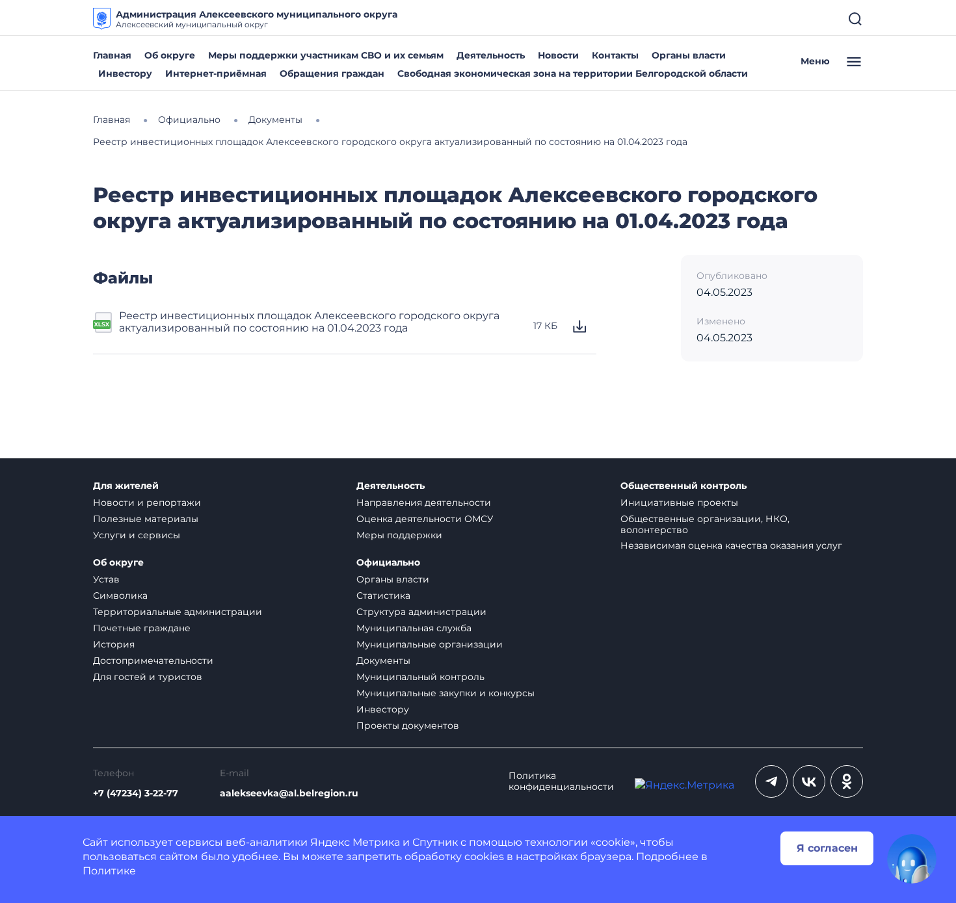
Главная (112, 55)
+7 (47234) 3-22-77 (135, 793)
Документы (383, 660)
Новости (558, 55)
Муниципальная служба (413, 628)
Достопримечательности (153, 660)
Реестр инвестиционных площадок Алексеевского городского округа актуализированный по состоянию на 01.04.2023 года (309, 321)
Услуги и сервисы (136, 535)
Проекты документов (407, 725)
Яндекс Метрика (355, 842)
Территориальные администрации (177, 612)
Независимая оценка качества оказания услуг (731, 545)
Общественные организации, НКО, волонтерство (705, 524)
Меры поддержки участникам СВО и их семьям (326, 55)
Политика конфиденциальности (561, 781)
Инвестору (125, 73)
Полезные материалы (145, 519)
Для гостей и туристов (147, 677)
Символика (120, 595)
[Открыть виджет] (911, 858)
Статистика (383, 595)
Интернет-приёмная (216, 73)
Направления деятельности (423, 502)
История (114, 644)
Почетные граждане (142, 628)
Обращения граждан (332, 73)
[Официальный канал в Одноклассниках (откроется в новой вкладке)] (846, 781)
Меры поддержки (399, 535)
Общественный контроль (683, 485)
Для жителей (126, 485)
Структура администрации (421, 612)
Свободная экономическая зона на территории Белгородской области (572, 73)
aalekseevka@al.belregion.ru (289, 793)
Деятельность (491, 55)
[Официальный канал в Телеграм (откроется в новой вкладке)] (771, 781)
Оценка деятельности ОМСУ (425, 519)
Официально (388, 562)
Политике (109, 871)
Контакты (615, 55)
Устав (106, 579)
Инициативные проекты (679, 502)
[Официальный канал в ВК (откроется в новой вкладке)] (809, 781)
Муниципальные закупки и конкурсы (445, 693)
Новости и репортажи (147, 502)
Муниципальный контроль (420, 677)
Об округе (169, 55)
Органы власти (689, 55)
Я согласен (827, 848)
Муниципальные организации (429, 644)
